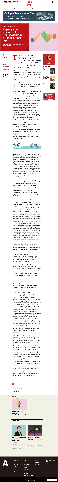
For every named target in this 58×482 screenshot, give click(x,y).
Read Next (14, 396)
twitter (7, 75)
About (25, 462)
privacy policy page (31, 480)
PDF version (6, 69)
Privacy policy (37, 466)
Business (27, 9)
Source (42, 9)
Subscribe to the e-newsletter (28, 465)
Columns (38, 9)
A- (6, 59)
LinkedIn (5, 75)
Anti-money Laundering (17, 388)
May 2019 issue (6, 66)
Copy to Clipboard (3, 76)
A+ (3, 59)
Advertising (26, 469)
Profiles (32, 9)
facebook (3, 75)
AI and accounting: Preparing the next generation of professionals (19, 413)
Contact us (26, 467)
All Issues (15, 9)
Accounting (21, 9)
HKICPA (25, 471)
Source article (11, 26)
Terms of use (37, 464)
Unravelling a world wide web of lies (34, 438)
